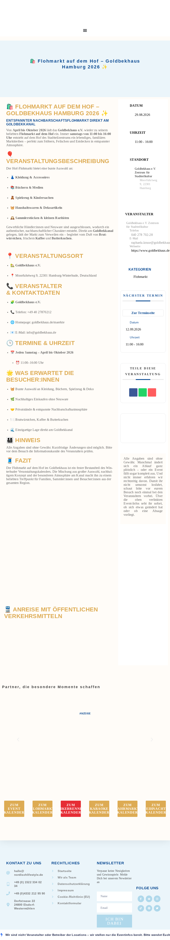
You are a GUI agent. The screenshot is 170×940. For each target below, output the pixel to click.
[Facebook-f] (141, 898)
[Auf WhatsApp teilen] (142, 392)
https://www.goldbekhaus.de (150, 250)
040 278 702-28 (142, 234)
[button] (18, 739)
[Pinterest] (149, 908)
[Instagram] (157, 898)
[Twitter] (157, 908)
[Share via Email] (152, 392)
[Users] (149, 898)
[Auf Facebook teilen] (133, 392)
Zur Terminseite (143, 313)
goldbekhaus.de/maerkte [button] (48, 322)
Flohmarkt (140, 276)
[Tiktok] (141, 908)
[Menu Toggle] (85, 30)
